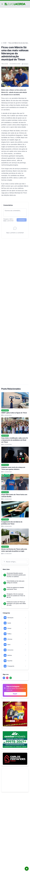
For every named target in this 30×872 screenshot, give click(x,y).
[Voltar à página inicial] (27, 869)
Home (4, 43)
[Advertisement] (15, 24)
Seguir (15, 694)
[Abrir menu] (2, 4)
